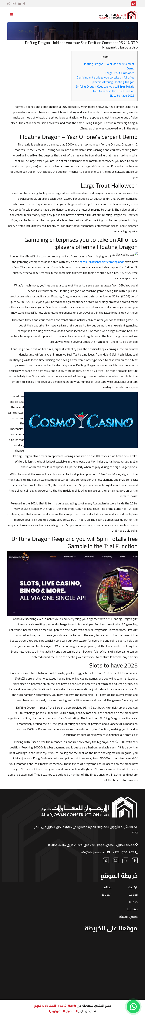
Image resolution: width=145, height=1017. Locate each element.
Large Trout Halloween (119, 73)
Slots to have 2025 (122, 95)
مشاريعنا (132, 909)
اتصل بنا (107, 894)
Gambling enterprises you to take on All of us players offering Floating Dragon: (105, 80)
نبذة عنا (133, 894)
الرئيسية (130, 27)
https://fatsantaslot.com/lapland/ (102, 262)
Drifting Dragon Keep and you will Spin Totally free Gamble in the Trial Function (105, 89)
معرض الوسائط (128, 916)
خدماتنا (133, 902)
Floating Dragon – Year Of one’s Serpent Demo (108, 66)
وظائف (107, 887)
